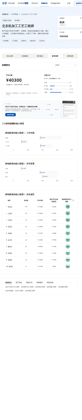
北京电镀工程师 (51, 287)
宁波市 (10, 220)
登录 (68, 3)
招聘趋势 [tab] (70, 56)
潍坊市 (11, 266)
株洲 (62, 22)
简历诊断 (11, 3)
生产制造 (15, 14)
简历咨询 (35, 3)
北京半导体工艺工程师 (12, 287)
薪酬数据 (44, 3)
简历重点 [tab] (40, 56)
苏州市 (10, 207)
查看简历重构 (10, 115)
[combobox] (64, 64)
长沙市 (10, 240)
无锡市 (10, 233)
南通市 (10, 260)
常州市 (10, 226)
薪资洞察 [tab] (55, 56)
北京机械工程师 (63, 287)
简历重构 (21, 3)
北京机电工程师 (30, 290)
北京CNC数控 (9, 290)
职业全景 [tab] (10, 56)
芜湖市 (10, 253)
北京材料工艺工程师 (27, 287)
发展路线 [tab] (25, 56)
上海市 (10, 213)
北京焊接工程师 (40, 287)
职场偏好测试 (55, 3)
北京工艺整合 (19, 290)
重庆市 (10, 246)
